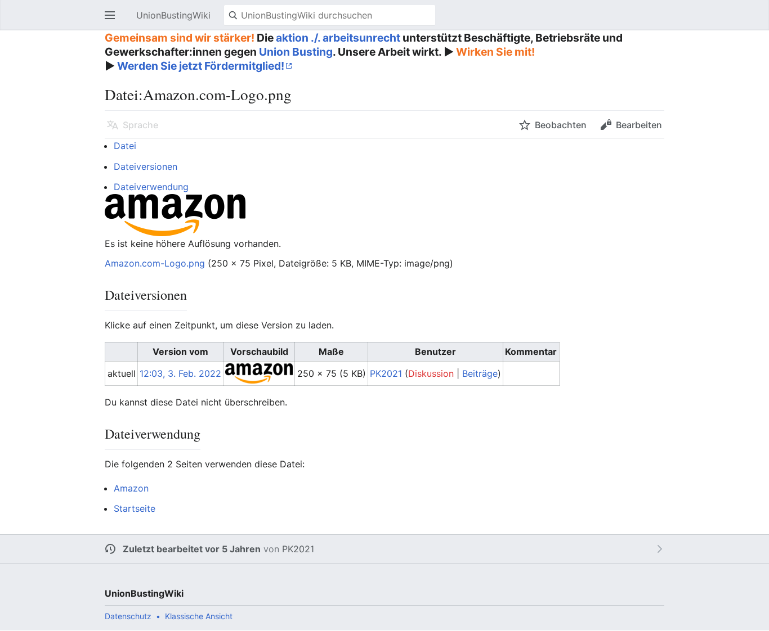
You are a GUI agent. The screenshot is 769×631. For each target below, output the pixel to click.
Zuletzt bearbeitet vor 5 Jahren (192, 549)
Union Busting (296, 51)
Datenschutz (128, 616)
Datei (125, 145)
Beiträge (480, 373)
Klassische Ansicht (199, 616)
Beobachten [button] (561, 124)
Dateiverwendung (151, 186)
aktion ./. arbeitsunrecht (338, 37)
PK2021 (298, 549)
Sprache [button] (140, 124)
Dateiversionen (145, 166)
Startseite (134, 508)
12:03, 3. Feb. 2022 (180, 373)
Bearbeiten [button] (639, 124)
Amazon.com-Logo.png (155, 263)
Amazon (131, 488)
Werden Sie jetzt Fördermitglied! (200, 66)
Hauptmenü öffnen (113, 20)
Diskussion (431, 373)
